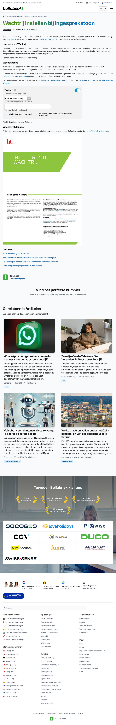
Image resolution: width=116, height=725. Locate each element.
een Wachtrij (12, 39)
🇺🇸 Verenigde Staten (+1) (12, 689)
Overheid (44, 636)
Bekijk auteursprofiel (17, 279)
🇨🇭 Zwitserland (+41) (10, 696)
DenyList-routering (47, 658)
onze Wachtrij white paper (97, 131)
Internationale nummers (13, 647)
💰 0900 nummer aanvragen (13, 629)
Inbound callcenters (48, 626)
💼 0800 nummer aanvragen (13, 619)
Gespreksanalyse (47, 672)
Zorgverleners (46, 647)
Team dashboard (85, 626)
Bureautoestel (84, 619)
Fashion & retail (46, 622)
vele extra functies (46, 39)
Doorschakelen (46, 661)
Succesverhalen (85, 665)
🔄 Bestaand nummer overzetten (15, 633)
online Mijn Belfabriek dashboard (54, 80)
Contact (82, 647)
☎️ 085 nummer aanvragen (13, 622)
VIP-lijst (43, 696)
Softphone (83, 622)
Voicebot (44, 700)
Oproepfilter (45, 679)
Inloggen (103, 8)
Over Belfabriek (85, 658)
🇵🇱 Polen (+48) (8, 679)
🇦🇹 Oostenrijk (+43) (10, 675)
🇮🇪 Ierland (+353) (9, 668)
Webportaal (83, 633)
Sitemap (80, 713)
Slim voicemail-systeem (49, 686)
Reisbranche (45, 640)
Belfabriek (7, 30)
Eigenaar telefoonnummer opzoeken (92, 651)
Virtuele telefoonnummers (15, 16)
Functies (44, 654)
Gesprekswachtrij (47, 675)
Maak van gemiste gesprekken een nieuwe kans (22, 266)
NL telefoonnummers (11, 615)
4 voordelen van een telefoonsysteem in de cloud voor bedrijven (29, 257)
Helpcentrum (84, 654)
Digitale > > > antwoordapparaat (16, 76)
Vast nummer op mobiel (87, 629)
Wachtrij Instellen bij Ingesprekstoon (36, 16)
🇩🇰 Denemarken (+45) (11, 654)
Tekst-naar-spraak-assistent (51, 689)
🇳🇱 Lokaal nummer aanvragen (13, 640)
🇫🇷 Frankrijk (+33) (9, 665)
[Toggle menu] (111, 8)
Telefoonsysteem (86, 615)
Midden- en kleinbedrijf (49, 633)
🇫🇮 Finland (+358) (9, 661)
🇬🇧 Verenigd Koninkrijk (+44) (13, 686)
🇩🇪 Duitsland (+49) (10, 658)
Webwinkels (45, 643)
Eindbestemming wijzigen (50, 665)
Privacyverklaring (38, 713)
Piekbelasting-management (51, 682)
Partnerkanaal (84, 661)
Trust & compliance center (67, 713)
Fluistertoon (45, 668)
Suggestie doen (51, 713)
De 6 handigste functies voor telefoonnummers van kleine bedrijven (30, 261)
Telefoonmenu (46, 693)
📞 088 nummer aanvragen (13, 626)
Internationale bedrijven (49, 629)
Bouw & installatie (47, 619)
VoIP (81, 672)
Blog (81, 644)
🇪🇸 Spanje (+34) (9, 682)
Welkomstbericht (47, 703)
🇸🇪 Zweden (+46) (9, 693)
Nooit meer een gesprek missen (16, 253)
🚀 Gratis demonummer (11, 636)
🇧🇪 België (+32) (8, 651)
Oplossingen (46, 615)
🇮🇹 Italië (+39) (8, 672)
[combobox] (46, 608)
